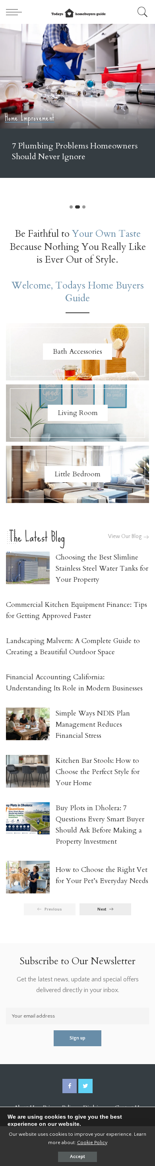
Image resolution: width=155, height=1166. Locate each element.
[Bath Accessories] (77, 351)
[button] (71, 207)
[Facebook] (69, 1086)
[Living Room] (77, 413)
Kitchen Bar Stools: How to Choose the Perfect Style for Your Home (98, 772)
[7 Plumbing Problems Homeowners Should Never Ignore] (77, 76)
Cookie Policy (92, 1142)
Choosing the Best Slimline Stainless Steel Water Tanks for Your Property (102, 568)
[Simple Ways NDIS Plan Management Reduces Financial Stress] (28, 724)
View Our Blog (125, 537)
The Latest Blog (37, 537)
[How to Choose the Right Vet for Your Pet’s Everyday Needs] (28, 877)
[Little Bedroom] (77, 474)
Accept (77, 1156)
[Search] (141, 12)
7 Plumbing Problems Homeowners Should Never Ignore (75, 151)
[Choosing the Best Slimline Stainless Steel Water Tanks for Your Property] (28, 568)
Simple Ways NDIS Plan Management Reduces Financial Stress (93, 724)
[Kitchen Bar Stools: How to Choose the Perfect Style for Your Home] (28, 771)
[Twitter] (85, 1086)
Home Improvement (29, 118)
